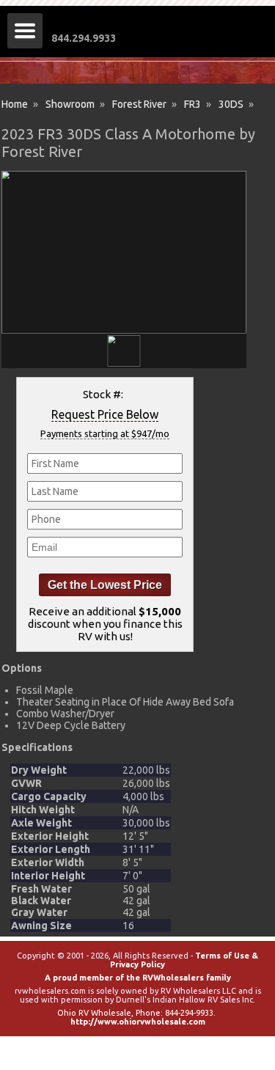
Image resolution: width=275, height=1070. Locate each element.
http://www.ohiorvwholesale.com (137, 1021)
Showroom (70, 104)
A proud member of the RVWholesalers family (138, 977)
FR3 (192, 104)
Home (14, 104)
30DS (231, 104)
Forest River (139, 104)
